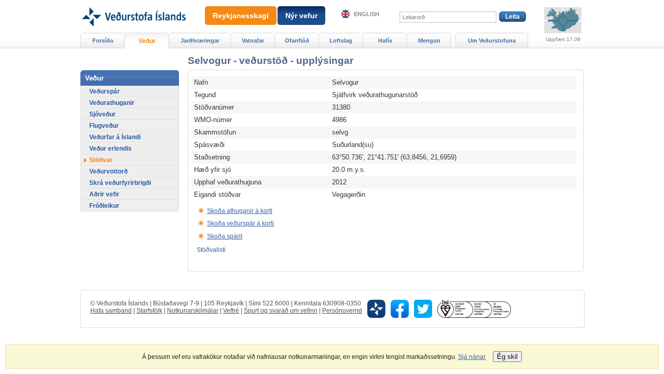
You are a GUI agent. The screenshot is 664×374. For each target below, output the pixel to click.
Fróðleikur (104, 205)
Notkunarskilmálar (192, 310)
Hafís (385, 40)
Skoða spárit (224, 236)
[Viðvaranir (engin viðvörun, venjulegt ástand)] (563, 20)
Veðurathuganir (111, 102)
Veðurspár (104, 91)
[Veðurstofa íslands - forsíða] (133, 3)
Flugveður (104, 125)
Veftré (231, 310)
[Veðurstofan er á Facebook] (400, 308)
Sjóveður (102, 114)
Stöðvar (101, 160)
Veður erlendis (110, 148)
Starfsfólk (149, 310)
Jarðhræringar (200, 40)
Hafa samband (111, 310)
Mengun (429, 40)
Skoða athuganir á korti (239, 211)
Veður (147, 41)
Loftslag (340, 40)
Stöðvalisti (211, 249)
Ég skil (507, 356)
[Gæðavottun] (474, 308)
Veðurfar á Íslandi (115, 137)
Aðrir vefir (104, 194)
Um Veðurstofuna (492, 40)
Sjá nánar (472, 356)
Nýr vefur (301, 15)
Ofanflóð (297, 40)
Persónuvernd (342, 310)
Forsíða (102, 40)
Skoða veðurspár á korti (240, 223)
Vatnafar (253, 40)
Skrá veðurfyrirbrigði (120, 182)
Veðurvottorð (108, 171)
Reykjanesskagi (241, 15)
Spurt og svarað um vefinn (280, 310)
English (366, 14)
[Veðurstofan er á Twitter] (423, 308)
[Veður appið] (376, 308)
